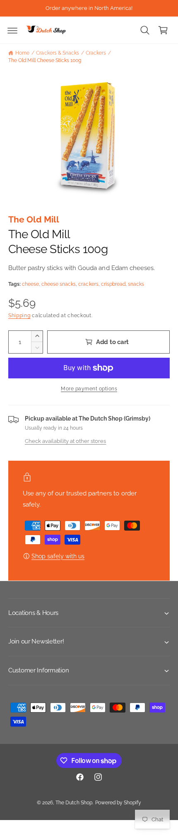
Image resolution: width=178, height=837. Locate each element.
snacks (136, 284)
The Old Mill (33, 219)
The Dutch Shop (73, 803)
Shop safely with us (57, 556)
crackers (88, 284)
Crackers (96, 53)
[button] (12, 30)
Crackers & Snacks (57, 53)
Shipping (19, 315)
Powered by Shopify (118, 803)
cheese (30, 284)
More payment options (89, 389)
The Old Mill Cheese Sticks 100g (44, 60)
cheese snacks (58, 284)
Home (22, 53)
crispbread (113, 284)
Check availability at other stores (65, 441)
